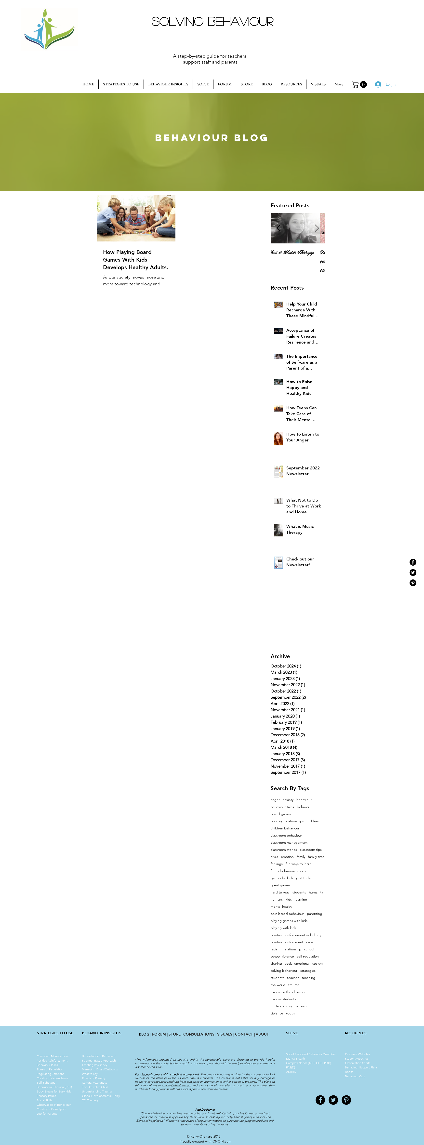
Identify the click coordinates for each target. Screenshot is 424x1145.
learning (301, 899)
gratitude (303, 878)
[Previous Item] (278, 228)
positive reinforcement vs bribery (296, 935)
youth (290, 1013)
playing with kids (283, 928)
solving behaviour (284, 971)
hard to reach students (288, 892)
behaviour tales (282, 807)
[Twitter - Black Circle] (413, 572)
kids (289, 899)
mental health (281, 907)
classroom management (289, 842)
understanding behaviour (290, 1006)
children (313, 821)
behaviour (304, 800)
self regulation (308, 956)
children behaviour (285, 828)
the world (278, 985)
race (309, 942)
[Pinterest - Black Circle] (413, 582)
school (309, 949)
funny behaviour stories (288, 871)
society (317, 963)
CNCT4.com (221, 1141)
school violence (282, 956)
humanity (316, 892)
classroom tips (311, 850)
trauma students (283, 999)
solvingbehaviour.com (176, 1085)
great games (280, 885)
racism (275, 949)
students (277, 978)
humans (277, 899)
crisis (274, 857)
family (301, 857)
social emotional (297, 963)
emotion (287, 857)
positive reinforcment (287, 942)
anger (275, 800)
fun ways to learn (298, 864)
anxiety (288, 800)
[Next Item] (317, 228)
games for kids (282, 878)
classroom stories (284, 850)
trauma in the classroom (289, 992)
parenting (314, 914)
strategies (308, 971)
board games (281, 814)
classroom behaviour (286, 835)
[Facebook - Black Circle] (413, 562)
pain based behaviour (287, 914)
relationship (292, 949)
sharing (276, 963)
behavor (303, 807)
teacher (293, 978)
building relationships (287, 821)
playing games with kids (289, 921)
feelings (277, 864)
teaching (308, 978)
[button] (360, 84)
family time (316, 857)
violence (277, 1013)
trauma (293, 985)
